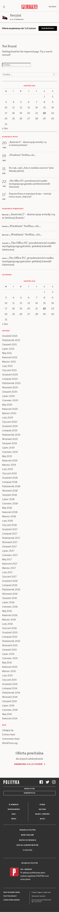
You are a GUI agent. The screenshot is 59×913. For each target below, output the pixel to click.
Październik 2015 (11, 641)
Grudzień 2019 (10, 426)
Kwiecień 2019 (9, 460)
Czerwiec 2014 (10, 709)
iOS (21, 869)
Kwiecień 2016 (9, 615)
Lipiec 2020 (8, 396)
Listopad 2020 (10, 378)
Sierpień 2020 (9, 391)
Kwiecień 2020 (10, 409)
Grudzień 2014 (9, 684)
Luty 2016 (7, 623)
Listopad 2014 (9, 688)
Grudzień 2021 (9, 335)
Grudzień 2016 (10, 580)
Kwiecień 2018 (9, 512)
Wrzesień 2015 (9, 645)
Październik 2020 (11, 383)
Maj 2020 (7, 404)
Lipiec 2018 (8, 499)
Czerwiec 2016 (10, 606)
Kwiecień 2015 (9, 666)
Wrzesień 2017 (9, 542)
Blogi (42, 819)
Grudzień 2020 (10, 374)
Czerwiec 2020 (10, 400)
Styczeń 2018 (9, 525)
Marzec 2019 (9, 464)
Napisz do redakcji (27, 840)
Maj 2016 (7, 611)
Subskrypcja (29, 793)
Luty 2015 (7, 675)
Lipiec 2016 (8, 602)
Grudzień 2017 (9, 529)
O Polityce (27, 850)
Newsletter (29, 789)
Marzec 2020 (9, 413)
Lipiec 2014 (8, 705)
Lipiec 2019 (8, 447)
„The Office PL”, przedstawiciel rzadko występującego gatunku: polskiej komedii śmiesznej (29, 246)
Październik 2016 (11, 589)
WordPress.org (10, 743)
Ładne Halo (47, 892)
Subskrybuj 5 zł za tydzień (28, 764)
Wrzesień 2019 (10, 439)
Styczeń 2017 (9, 576)
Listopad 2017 (9, 533)
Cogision (40, 892)
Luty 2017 (7, 572)
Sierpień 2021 (9, 344)
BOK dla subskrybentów (28, 845)
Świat (13, 819)
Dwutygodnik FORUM (11, 892)
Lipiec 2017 (8, 550)
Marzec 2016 (9, 619)
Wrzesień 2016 (10, 593)
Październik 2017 (11, 537)
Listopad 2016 (9, 585)
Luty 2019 (7, 469)
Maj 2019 (7, 456)
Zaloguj (52, 7)
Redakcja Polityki (28, 830)
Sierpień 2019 (9, 443)
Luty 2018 (7, 520)
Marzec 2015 (9, 671)
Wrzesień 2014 (9, 697)
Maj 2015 (7, 662)
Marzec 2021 (9, 361)
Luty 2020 (7, 417)
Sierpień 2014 (9, 701)
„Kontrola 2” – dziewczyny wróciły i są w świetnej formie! (28, 215)
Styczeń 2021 (9, 370)
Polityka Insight (10, 896)
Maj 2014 (7, 714)
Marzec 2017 (9, 568)
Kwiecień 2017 (9, 563)
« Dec (5, 128)
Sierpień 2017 (9, 546)
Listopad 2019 (9, 430)
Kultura (42, 809)
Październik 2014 (11, 692)
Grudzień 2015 (9, 632)
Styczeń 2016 (9, 628)
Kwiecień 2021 (9, 357)
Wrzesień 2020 (10, 387)
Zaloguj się (7, 730)
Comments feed (10, 738)
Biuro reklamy (27, 835)
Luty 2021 (7, 366)
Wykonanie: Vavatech (38, 896)
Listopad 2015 (9, 636)
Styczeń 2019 (9, 473)
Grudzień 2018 (10, 477)
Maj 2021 (7, 353)
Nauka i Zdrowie (42, 814)
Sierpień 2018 (9, 494)
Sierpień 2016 (9, 598)
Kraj (14, 814)
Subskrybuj (47, 28)
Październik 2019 (11, 434)
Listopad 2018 (9, 482)
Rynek (42, 805)
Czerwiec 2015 (10, 658)
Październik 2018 (11, 486)
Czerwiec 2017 (10, 555)
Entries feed (8, 734)
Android (28, 869)
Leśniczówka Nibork (11, 900)
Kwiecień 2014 (9, 718)
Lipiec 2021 (8, 348)
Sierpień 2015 (9, 649)
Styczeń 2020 (9, 421)
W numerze (14, 805)
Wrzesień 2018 (10, 490)
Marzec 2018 (9, 516)
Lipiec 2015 (8, 654)
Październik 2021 (11, 340)
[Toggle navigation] (4, 6)
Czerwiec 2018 (10, 503)
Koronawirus (14, 809)
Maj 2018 (7, 507)
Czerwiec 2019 (10, 451)
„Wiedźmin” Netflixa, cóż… (25, 226)
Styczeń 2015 (9, 679)
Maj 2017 (7, 559)
